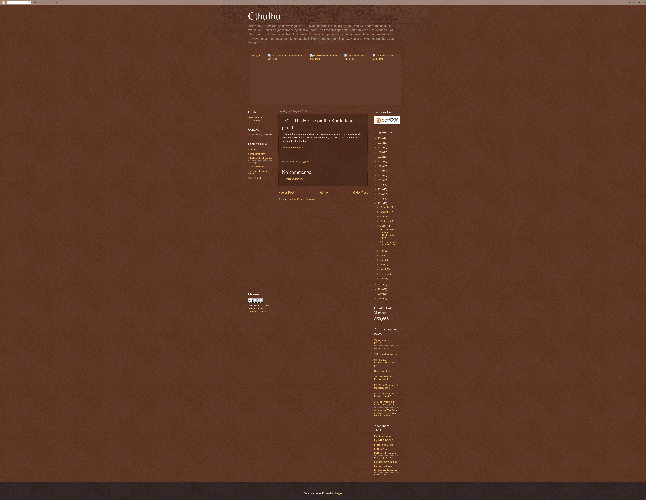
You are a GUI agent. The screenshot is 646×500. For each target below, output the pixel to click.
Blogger (338, 493)
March (383, 269)
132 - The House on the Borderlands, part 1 (388, 233)
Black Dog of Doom (383, 457)
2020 (380, 166)
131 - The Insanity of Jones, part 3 (389, 243)
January (384, 278)
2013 (380, 198)
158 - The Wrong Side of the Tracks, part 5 (385, 403)
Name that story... (383, 371)
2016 (380, 184)
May (382, 260)
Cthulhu (264, 15)
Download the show (292, 147)
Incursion (252, 149)
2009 (380, 294)
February (385, 274)
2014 (380, 194)
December (385, 207)
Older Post (360, 192)
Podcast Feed (255, 117)
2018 (380, 175)
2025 (380, 143)
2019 (380, 170)
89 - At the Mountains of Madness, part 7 (386, 386)
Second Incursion (256, 154)
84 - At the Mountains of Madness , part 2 (386, 394)
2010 (380, 289)
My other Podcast (383, 436)
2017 (380, 180)
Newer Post (286, 192)
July (382, 250)
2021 (380, 161)
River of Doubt (255, 178)
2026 (380, 138)
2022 (380, 157)
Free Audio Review (383, 466)
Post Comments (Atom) (303, 199)
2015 (380, 189)
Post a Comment (294, 179)
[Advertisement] (258, 235)
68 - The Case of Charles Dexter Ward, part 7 (384, 363)
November (385, 212)
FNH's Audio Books (383, 445)
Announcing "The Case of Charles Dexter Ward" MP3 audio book (386, 413)
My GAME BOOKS (383, 440)
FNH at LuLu (380, 474)
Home (324, 192)
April (382, 264)
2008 (380, 298)
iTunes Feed (255, 120)
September (386, 221)
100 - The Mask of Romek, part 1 (383, 377)
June (383, 255)
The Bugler (253, 162)
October (384, 216)
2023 (380, 152)
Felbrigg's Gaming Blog (385, 462)
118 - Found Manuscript (385, 354)
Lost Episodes (381, 348)
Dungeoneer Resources (385, 470)
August (384, 226)
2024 (380, 147)
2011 (380, 284)
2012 (380, 203)
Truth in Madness (256, 166)
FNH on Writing (381, 449)
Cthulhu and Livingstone (260, 158)
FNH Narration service (385, 453)
